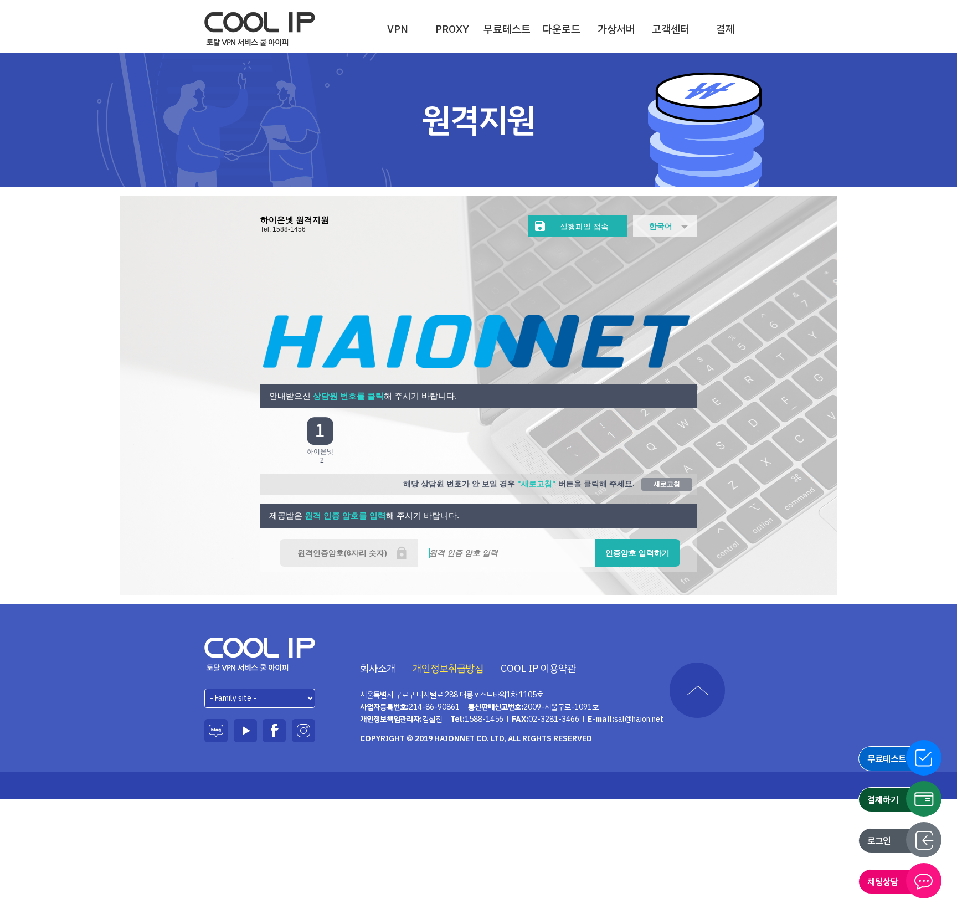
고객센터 (671, 29)
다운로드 (561, 29)
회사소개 (377, 669)
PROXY (452, 29)
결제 (725, 29)
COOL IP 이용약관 (538, 669)
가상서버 (616, 29)
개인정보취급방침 (448, 669)
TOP (697, 690)
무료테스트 (507, 29)
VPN (397, 29)
